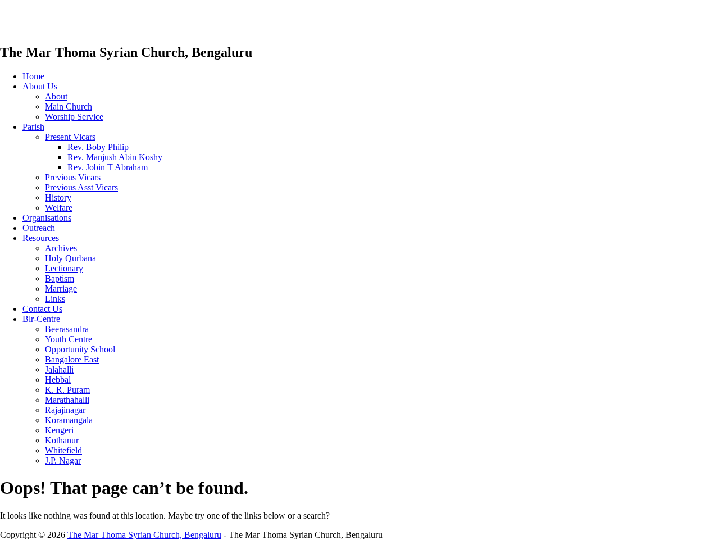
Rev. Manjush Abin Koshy (114, 157)
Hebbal (58, 379)
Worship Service (74, 116)
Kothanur (62, 440)
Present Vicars (70, 137)
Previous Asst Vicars (81, 187)
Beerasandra (67, 329)
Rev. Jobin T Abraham (107, 167)
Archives (61, 248)
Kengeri (59, 430)
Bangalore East (72, 359)
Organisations (46, 218)
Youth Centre (68, 339)
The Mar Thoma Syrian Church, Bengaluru (144, 534)
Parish (33, 126)
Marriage (61, 288)
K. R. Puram (67, 389)
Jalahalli (59, 369)
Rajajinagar (65, 410)
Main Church (68, 106)
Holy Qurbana (70, 258)
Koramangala (69, 420)
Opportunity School (80, 349)
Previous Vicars (73, 177)
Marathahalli (67, 400)
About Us (39, 86)
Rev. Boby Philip (98, 147)
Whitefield (63, 450)
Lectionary (64, 268)
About (56, 96)
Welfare (58, 207)
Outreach (38, 228)
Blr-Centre (41, 319)
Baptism (59, 278)
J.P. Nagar (63, 460)
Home (33, 76)
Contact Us (42, 309)
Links (55, 298)
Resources (40, 238)
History (58, 197)
